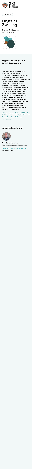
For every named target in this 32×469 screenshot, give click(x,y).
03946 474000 (8, 150)
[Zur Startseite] (14, 5)
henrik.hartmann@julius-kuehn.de (14, 148)
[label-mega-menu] (28, 5)
